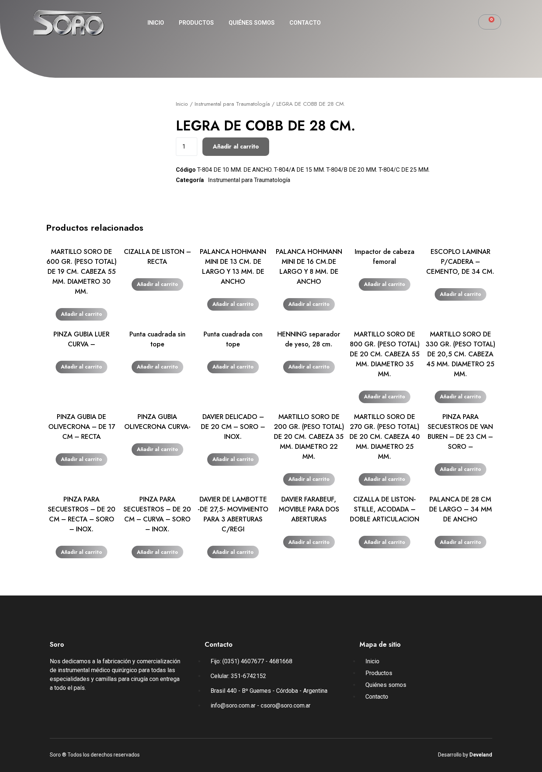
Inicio (155, 22)
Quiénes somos (252, 22)
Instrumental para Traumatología (232, 104)
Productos (196, 22)
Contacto (305, 22)
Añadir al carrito (236, 146)
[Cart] (489, 21)
